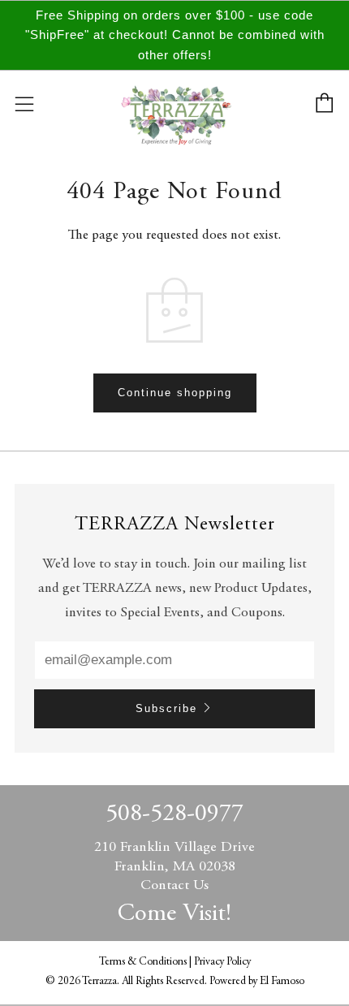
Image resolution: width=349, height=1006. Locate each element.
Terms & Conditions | (146, 962)
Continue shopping (175, 392)
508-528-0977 (174, 814)
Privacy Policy (222, 962)
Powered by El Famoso (256, 981)
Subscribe (166, 708)
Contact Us (174, 886)
